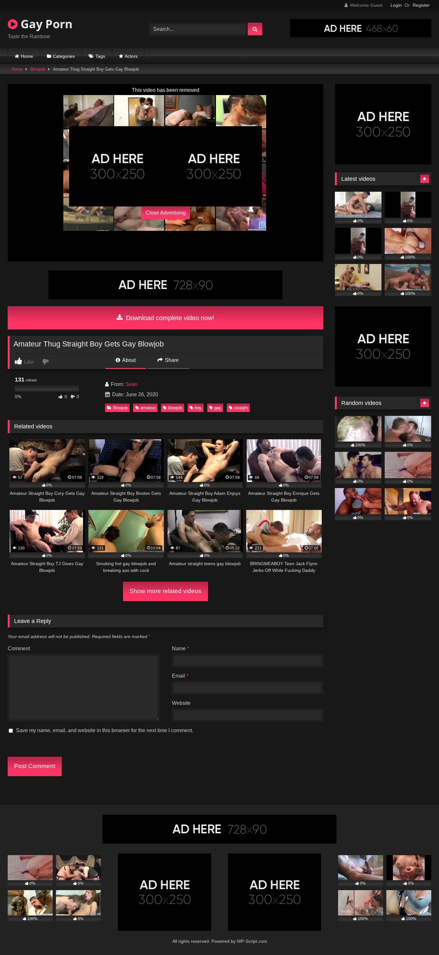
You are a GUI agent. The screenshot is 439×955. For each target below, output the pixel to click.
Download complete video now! (169, 317)
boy (198, 407)
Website (181, 703)
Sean (131, 384)
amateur (148, 407)
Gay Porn (45, 24)
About (128, 360)
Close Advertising (166, 212)
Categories (64, 56)
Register (421, 5)
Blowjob (38, 69)
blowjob (175, 407)
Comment (19, 648)
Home (27, 56)
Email (180, 676)
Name (180, 648)
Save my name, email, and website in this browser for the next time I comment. (104, 730)
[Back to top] (419, 936)
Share (171, 360)
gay (217, 407)
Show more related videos (166, 591)
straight (241, 407)
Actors (131, 56)
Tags (100, 56)
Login (396, 5)
